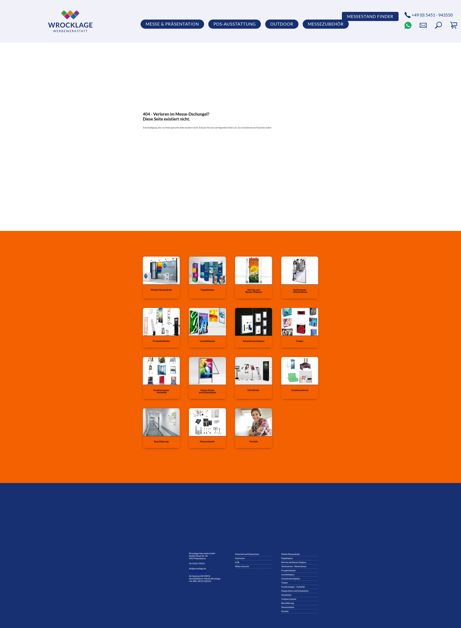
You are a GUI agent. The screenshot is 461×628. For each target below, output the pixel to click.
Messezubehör (287, 607)
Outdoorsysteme (288, 599)
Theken (284, 582)
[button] (438, 25)
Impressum (240, 558)
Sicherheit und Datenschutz (247, 554)
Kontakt (284, 611)
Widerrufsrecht (242, 566)
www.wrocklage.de (197, 571)
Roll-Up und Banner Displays (293, 562)
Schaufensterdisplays (290, 578)
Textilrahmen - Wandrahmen (293, 566)
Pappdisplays (287, 558)
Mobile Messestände (290, 554)
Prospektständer (288, 570)
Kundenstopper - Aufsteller (293, 587)
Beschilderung (287, 603)
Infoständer (286, 595)
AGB (237, 562)
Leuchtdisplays (287, 574)
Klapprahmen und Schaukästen (295, 591)
